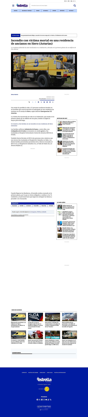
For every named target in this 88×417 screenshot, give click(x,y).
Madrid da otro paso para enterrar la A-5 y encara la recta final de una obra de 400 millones (68, 143)
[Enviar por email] (32, 102)
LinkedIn (44, 212)
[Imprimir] (35, 102)
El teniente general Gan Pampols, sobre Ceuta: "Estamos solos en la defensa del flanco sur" (68, 223)
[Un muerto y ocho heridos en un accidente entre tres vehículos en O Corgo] (18, 334)
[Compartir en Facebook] (38, 102)
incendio (36, 205)
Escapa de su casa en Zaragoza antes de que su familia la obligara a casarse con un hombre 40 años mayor (35, 325)
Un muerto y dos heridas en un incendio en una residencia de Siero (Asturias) (32, 125)
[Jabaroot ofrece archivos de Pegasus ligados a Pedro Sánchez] (60, 123)
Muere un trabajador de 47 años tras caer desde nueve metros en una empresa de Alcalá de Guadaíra (69, 342)
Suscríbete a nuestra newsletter (19, 215)
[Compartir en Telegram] (47, 102)
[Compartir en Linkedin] (50, 102)
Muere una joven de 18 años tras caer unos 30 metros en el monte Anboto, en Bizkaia (35, 341)
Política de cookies (33, 372)
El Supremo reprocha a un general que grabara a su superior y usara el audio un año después (68, 236)
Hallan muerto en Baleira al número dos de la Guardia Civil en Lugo (68, 207)
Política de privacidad (60, 372)
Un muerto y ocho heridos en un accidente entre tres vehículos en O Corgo (18, 341)
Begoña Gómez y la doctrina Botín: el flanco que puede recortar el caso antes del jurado (68, 229)
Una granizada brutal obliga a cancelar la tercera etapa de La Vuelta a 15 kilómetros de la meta (44, 35)
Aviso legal (50, 372)
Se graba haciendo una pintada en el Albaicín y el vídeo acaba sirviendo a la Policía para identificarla (68, 151)
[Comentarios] (29, 102)
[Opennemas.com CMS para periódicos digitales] (44, 408)
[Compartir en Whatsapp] (52, 102)
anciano (28, 205)
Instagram (33, 212)
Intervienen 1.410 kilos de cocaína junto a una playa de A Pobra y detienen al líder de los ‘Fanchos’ (52, 324)
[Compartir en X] (41, 102)
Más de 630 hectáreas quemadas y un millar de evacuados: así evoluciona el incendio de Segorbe (69, 324)
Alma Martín (14, 94)
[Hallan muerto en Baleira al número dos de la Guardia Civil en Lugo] (60, 207)
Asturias (43, 205)
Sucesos (14, 205)
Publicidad (42, 372)
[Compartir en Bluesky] (44, 102)
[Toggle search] (74, 5)
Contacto (24, 372)
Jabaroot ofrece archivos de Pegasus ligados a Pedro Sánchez (69, 123)
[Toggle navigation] (13, 5)
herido (21, 205)
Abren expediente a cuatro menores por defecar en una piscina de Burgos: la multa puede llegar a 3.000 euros (52, 342)
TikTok (38, 212)
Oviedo (51, 205)
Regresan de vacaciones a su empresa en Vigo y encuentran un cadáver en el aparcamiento (68, 129)
